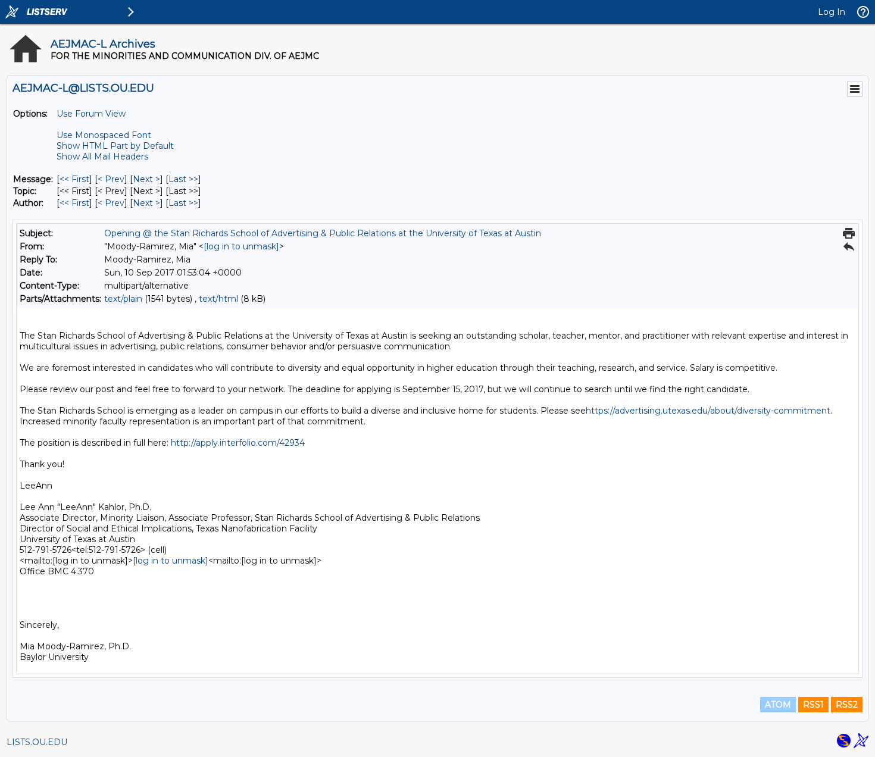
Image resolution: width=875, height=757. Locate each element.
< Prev (111, 179)
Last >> (183, 179)
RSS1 (813, 704)
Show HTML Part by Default (115, 145)
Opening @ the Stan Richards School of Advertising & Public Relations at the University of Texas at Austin (322, 233)
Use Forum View (91, 113)
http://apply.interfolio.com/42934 (238, 442)
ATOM (778, 704)
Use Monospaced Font (104, 135)
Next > (146, 179)
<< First (74, 179)
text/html (218, 298)
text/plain (123, 298)
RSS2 (847, 704)
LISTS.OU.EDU (37, 742)
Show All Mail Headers (102, 156)
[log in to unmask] (241, 246)
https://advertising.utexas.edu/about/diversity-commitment (708, 410)
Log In (831, 12)
